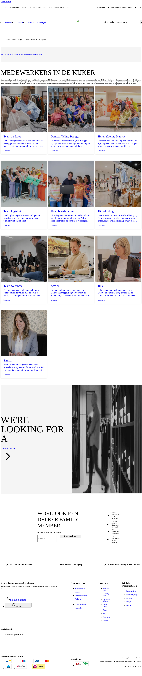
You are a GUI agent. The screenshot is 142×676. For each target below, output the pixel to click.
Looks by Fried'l (106, 595)
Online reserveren (80, 604)
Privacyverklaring (106, 661)
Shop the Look (106, 589)
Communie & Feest (106, 600)
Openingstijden (131, 591)
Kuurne (128, 605)
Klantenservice (80, 588)
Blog (104, 613)
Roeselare (129, 598)
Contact (77, 592)
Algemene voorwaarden (124, 661)
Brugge (128, 602)
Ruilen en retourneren (78, 600)
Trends (105, 610)
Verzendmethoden (81, 595)
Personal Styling (131, 594)
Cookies (138, 661)
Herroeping (78, 608)
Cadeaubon (106, 617)
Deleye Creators (105, 605)
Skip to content (6, 2)
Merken (105, 621)
